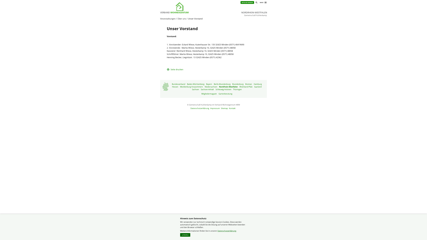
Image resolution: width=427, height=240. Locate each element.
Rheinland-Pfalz (246, 87)
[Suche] (256, 3)
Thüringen (237, 89)
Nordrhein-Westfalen (228, 87)
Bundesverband (178, 84)
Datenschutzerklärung (199, 108)
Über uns (181, 18)
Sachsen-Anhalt (207, 89)
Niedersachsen (211, 87)
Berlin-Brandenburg (222, 84)
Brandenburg (238, 84)
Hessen (175, 87)
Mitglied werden (247, 2)
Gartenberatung (225, 94)
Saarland (258, 87)
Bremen (248, 84)
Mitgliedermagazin (209, 94)
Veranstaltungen (167, 18)
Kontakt (232, 108)
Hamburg (258, 84)
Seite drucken (177, 69)
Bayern (209, 84)
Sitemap (224, 108)
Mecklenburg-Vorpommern (191, 87)
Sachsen (195, 89)
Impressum (215, 108)
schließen (185, 235)
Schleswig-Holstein (223, 89)
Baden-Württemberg (195, 84)
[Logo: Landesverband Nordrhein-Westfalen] (184, 7)
